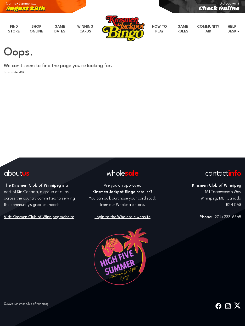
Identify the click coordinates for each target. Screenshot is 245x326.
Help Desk (232, 29)
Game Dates (59, 29)
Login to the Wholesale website (122, 217)
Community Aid (208, 29)
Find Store (14, 29)
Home (123, 28)
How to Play (159, 29)
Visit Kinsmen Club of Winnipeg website (39, 217)
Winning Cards (85, 29)
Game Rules (183, 29)
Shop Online (36, 29)
